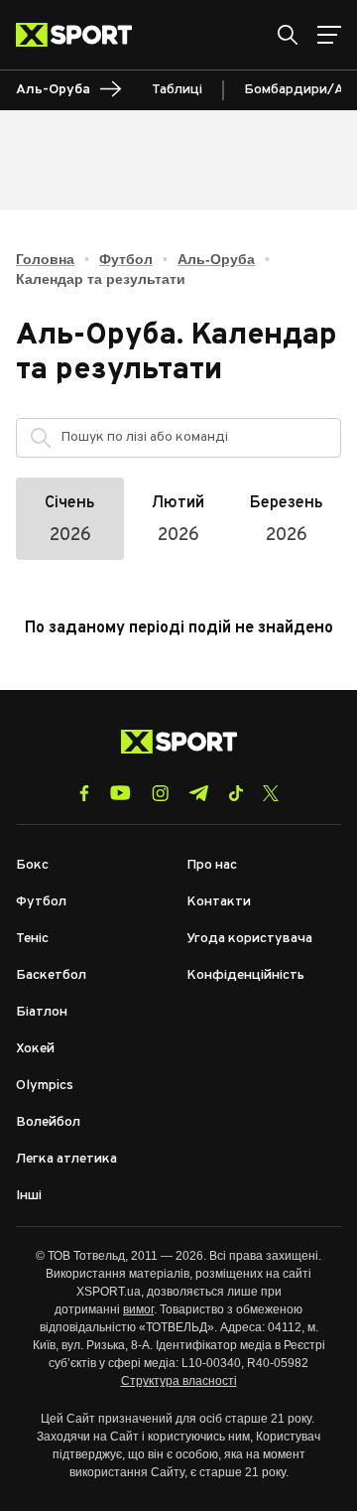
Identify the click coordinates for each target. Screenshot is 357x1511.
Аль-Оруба (216, 259)
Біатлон (41, 1012)
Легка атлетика (66, 1159)
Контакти (218, 901)
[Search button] (287, 35)
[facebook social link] (84, 793)
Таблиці (177, 89)
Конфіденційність (245, 975)
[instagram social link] (160, 793)
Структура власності (179, 1381)
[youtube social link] (120, 792)
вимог (138, 1309)
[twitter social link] (271, 793)
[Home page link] (82, 35)
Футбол (126, 259)
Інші (29, 1195)
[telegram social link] (198, 793)
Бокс (32, 865)
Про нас (211, 865)
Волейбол (48, 1122)
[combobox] (196, 438)
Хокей (35, 1048)
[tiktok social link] (235, 793)
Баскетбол (51, 975)
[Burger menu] (329, 35)
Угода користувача (249, 938)
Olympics (44, 1085)
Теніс (32, 938)
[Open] (316, 443)
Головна (45, 259)
